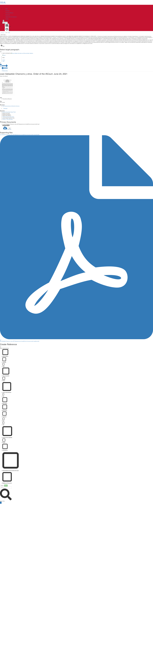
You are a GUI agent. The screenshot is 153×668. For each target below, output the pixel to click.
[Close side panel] (0, 63)
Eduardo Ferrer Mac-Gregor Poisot (9, 112)
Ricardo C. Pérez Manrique (7, 119)
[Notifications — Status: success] (3, 21)
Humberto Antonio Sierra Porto (8, 116)
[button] (1, 65)
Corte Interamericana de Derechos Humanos (10, 106)
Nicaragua (5, 108)
